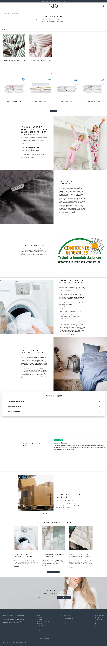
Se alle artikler (53, 572)
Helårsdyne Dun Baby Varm (93, 101)
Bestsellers (97, 625)
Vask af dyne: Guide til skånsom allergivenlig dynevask (23, 556)
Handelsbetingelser (41, 632)
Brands (85, 9)
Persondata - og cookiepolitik (43, 638)
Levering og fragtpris (41, 625)
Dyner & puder (8, 9)
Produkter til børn (99, 619)
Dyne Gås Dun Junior (40, 101)
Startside (5, 13)
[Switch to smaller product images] (4, 30)
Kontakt (38, 615)
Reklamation (39, 619)
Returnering (53, 513)
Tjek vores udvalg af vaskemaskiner (68, 334)
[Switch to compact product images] (6, 30)
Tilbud (78, 9)
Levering (61, 513)
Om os (38, 628)
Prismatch (39, 634)
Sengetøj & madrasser (20, 9)
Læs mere (16, 566)
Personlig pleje (71, 9)
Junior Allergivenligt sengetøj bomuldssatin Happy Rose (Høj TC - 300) (40, 59)
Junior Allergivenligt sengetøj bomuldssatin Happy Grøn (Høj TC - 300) (14, 59)
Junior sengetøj (15, 13)
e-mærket (39, 636)
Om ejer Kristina (40, 630)
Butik (9, 13)
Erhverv (101, 9)
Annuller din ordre (41, 623)
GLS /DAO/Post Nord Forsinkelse (43, 621)
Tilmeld (64, 597)
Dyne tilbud (97, 628)
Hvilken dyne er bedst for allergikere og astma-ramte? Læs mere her (80, 556)
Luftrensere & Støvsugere (35, 9)
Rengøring (61, 9)
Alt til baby (97, 617)
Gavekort (97, 623)
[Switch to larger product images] (2, 30)
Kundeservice (92, 9)
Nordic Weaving (40, 356)
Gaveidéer (97, 621)
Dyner (15, 551)
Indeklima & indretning (50, 9)
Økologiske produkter (99, 615)
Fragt (45, 513)
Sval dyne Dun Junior (66, 101)
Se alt (53, 111)
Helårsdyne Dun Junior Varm (14, 101)
